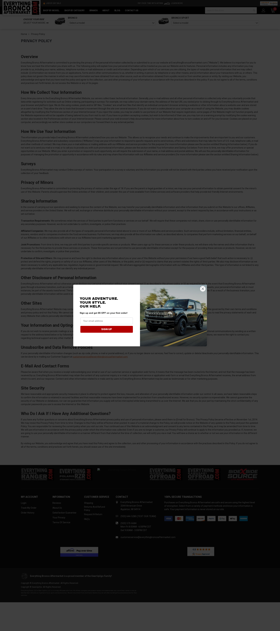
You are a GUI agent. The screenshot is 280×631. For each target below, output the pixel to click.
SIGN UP (106, 329)
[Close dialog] (203, 289)
